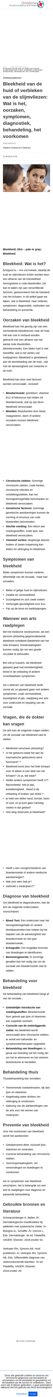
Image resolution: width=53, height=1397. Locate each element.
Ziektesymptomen (19, 67)
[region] (26, 34)
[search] (48, 4)
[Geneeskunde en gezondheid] (26, 4)
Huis (5, 67)
